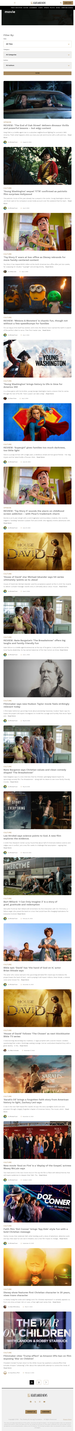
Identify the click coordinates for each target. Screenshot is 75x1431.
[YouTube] (44, 1402)
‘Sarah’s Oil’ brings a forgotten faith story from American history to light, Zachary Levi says (36, 1101)
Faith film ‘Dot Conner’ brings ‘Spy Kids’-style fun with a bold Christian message (36, 1230)
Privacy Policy (67, 1419)
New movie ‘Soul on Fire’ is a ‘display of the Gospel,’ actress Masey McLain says (37, 1167)
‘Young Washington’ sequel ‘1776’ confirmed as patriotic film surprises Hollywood (35, 193)
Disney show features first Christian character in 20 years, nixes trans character (37, 1294)
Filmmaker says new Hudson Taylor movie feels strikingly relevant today (36, 705)
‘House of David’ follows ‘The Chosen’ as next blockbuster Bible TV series (37, 1035)
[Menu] (15, 2)
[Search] (61, 3)
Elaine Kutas (13, 398)
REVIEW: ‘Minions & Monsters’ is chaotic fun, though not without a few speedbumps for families (36, 322)
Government (33, 7)
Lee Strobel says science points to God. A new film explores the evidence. (32, 837)
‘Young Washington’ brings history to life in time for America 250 (33, 385)
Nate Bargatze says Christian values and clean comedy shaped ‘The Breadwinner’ (35, 771)
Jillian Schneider (14, 1050)
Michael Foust (13, 142)
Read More (49, 267)
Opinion (46, 7)
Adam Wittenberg (15, 1306)
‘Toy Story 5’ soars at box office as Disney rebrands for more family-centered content (35, 258)
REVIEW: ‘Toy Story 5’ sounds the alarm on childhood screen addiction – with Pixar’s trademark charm (34, 512)
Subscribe (68, 3)
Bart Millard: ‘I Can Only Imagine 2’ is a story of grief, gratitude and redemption (30, 903)
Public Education (16, 7)
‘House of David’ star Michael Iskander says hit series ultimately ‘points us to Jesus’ (34, 578)
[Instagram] (39, 1402)
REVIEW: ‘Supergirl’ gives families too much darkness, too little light (34, 449)
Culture (25, 7)
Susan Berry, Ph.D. (15, 1372)
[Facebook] (30, 1402)
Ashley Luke (13, 271)
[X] (35, 1402)
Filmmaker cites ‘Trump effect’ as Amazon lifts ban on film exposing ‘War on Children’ (37, 1357)
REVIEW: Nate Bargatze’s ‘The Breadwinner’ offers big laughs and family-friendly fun (34, 642)
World (58, 7)
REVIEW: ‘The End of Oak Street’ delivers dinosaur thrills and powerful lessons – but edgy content (36, 127)
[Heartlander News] (38, 3)
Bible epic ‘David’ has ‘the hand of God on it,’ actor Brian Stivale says (32, 969)
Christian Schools (67, 7)
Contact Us (31, 1412)
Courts (40, 7)
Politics (52, 7)
